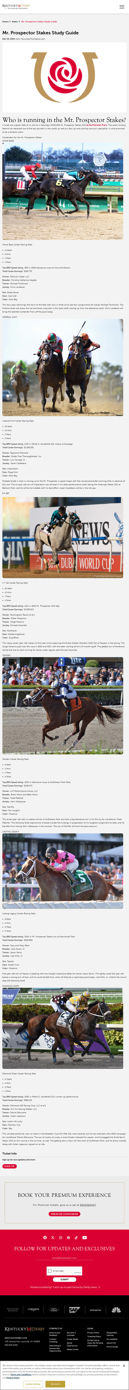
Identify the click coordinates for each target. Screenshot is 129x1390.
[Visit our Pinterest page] (68, 1238)
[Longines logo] (33, 1310)
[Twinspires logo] (96, 1310)
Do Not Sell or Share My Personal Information (95, 1343)
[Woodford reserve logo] (13, 1310)
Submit (65, 1279)
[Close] (124, 1365)
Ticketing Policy (94, 1336)
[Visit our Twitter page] (52, 1238)
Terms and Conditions (21, 1374)
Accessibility (112, 1339)
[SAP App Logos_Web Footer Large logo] (75, 1310)
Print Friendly (112, 1347)
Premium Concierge (64, 1214)
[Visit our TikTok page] (76, 1238)
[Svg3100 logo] (116, 1310)
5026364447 (88, 1204)
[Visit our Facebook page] (45, 1238)
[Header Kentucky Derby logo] (16, 6)
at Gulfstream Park (96, 125)
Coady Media (72, 1339)
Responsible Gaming (112, 1334)
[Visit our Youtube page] (84, 1238)
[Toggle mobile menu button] (122, 6)
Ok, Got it (55, 1384)
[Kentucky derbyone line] (25, 1329)
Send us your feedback (54, 1334)
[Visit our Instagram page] (60, 1238)
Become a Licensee (71, 1334)
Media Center (73, 1349)
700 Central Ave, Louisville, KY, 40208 (22, 1341)
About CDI (111, 1343)
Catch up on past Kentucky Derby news (75, 1287)
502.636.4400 (11, 1345)
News (15, 21)
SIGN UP (9, 1166)
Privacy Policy (93, 1333)
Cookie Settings (33, 1384)
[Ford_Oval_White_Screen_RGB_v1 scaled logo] (54, 1310)
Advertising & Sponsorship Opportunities (55, 1348)
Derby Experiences (72, 1344)
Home (5, 21)
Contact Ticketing (53, 1340)
